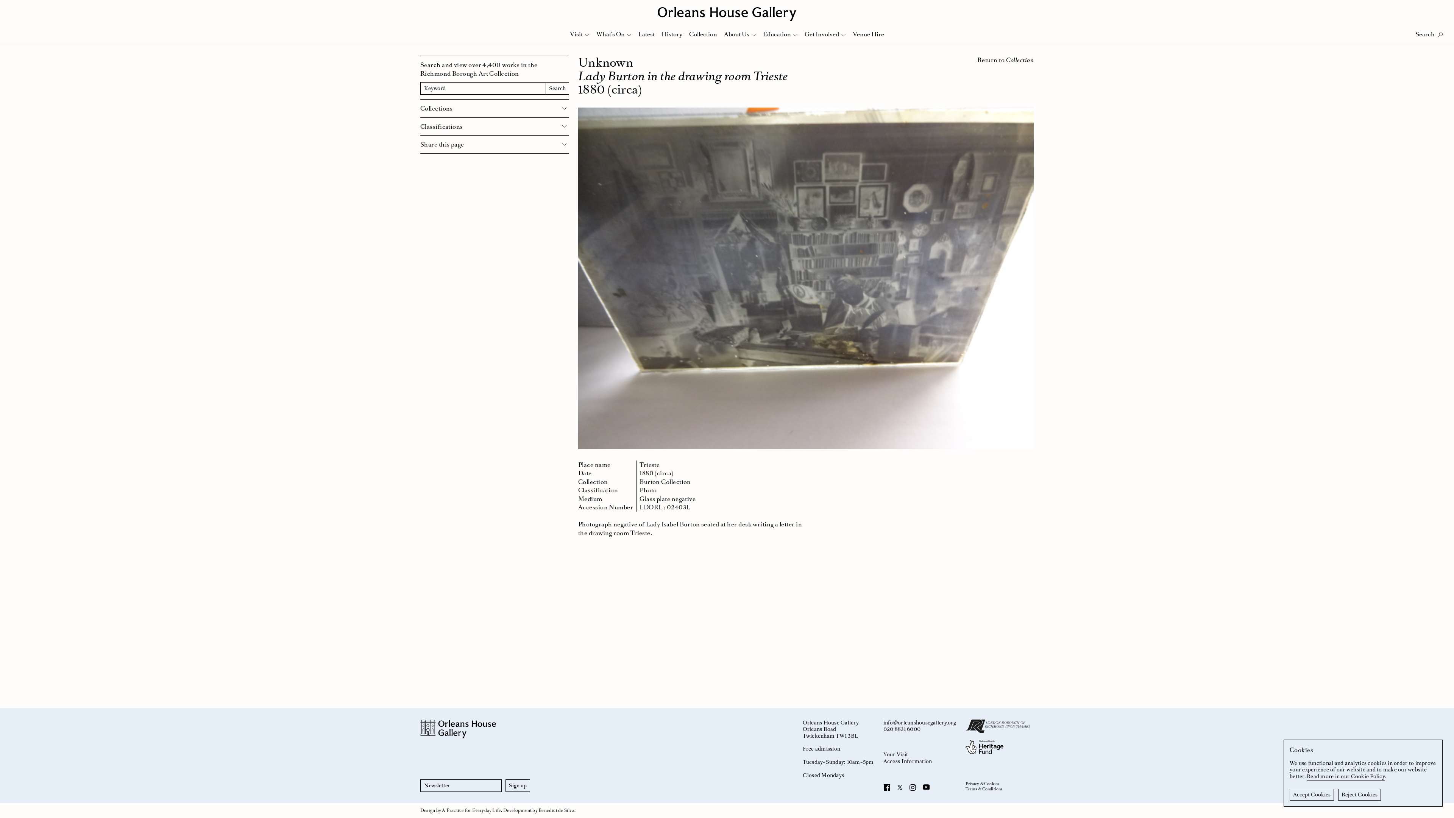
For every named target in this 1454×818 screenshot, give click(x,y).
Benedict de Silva (556, 810)
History (671, 34)
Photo (648, 490)
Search (557, 88)
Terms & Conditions (984, 789)
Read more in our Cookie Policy (1346, 776)
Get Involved (822, 34)
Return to (1005, 60)
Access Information (907, 761)
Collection (703, 34)
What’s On (610, 34)
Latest (646, 34)
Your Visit (895, 754)
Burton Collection (665, 482)
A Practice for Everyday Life (471, 810)
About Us (736, 34)
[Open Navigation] (1438, 8)
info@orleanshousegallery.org (919, 722)
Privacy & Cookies (982, 784)
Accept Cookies (1312, 794)
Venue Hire (868, 34)
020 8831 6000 (901, 729)
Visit (576, 34)
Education (777, 34)
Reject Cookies (1360, 794)
